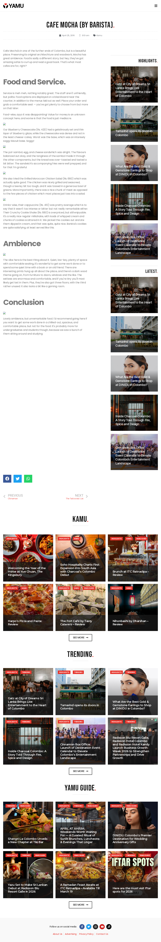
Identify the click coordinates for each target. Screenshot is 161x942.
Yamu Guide (141, 539)
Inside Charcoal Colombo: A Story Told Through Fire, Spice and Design (27, 755)
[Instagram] (95, 926)
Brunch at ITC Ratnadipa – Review (131, 573)
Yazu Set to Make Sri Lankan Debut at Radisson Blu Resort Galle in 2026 (27, 888)
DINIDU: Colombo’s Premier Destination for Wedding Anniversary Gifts (132, 839)
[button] (80, 637)
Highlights (12, 539)
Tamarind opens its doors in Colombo (79, 707)
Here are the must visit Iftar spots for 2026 (132, 890)
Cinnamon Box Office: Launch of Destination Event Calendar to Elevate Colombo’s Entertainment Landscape (80, 751)
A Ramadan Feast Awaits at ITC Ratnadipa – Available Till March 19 (80, 888)
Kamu (99, 35)
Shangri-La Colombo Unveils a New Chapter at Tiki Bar (27, 840)
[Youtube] (102, 926)
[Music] (108, 926)
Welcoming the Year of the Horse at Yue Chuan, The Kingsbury (27, 571)
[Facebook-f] (82, 926)
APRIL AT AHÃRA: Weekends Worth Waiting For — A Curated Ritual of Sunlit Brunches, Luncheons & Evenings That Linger (80, 835)
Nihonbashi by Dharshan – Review (130, 622)
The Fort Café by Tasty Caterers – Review (76, 622)
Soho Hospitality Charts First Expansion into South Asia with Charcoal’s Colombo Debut (79, 570)
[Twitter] (88, 926)
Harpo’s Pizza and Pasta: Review (25, 622)
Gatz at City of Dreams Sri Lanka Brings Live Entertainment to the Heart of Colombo (27, 703)
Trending (26, 672)
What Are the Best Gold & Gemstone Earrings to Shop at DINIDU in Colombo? (132, 705)
